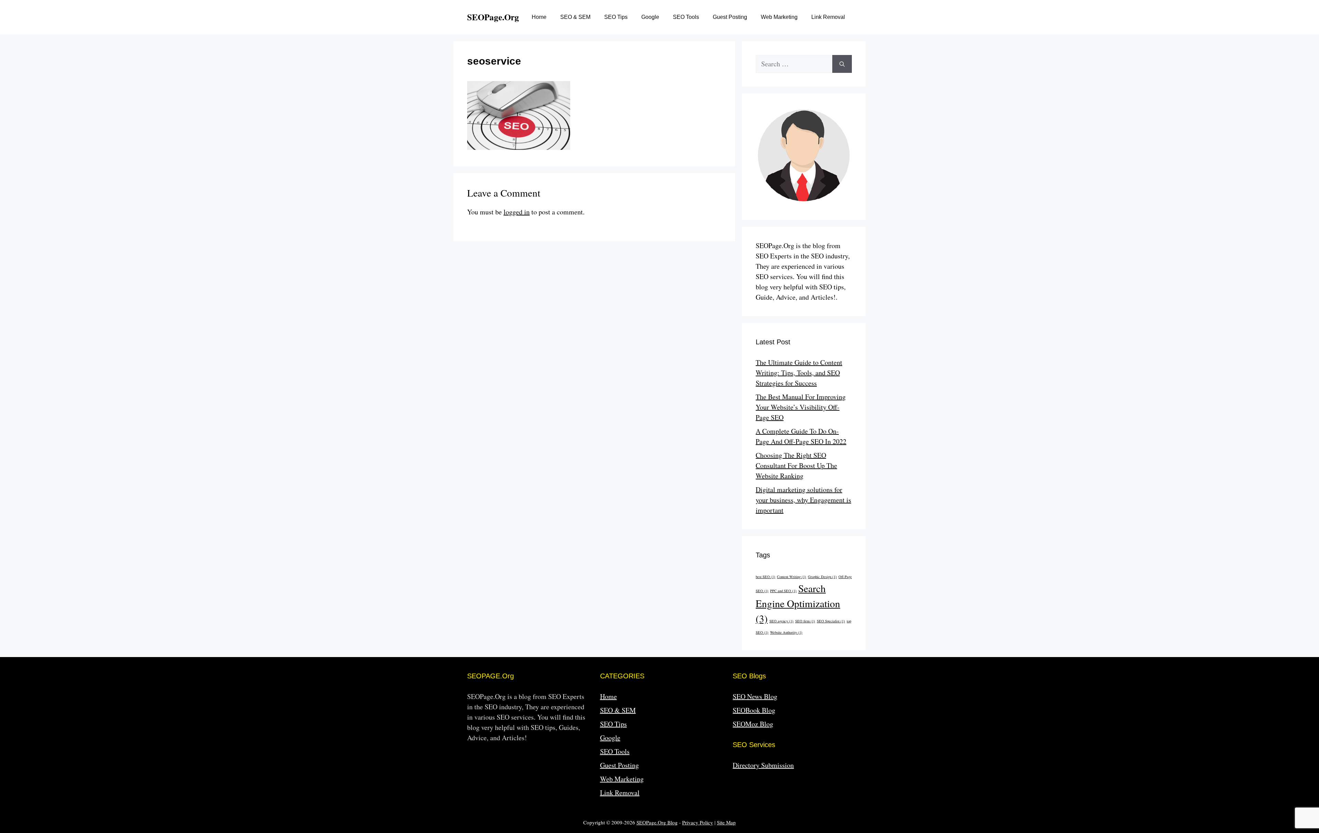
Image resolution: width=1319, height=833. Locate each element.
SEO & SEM (575, 17)
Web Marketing (779, 17)
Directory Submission (763, 765)
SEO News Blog (755, 696)
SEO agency (781, 621)
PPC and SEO (783, 590)
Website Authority (786, 632)
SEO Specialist (831, 621)
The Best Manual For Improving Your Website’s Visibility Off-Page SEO (801, 407)
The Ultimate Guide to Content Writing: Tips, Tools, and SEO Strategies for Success (799, 373)
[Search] (842, 64)
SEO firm (805, 621)
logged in (517, 211)
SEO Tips (616, 17)
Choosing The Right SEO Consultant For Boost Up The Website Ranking (796, 465)
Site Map (726, 822)
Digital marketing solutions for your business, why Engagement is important (803, 500)
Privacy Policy (697, 822)
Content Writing (791, 576)
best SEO (765, 576)
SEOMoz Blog (753, 724)
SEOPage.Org (493, 17)
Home (539, 17)
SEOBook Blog (754, 710)
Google (650, 17)
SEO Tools (686, 17)
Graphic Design (822, 576)
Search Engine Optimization (798, 603)
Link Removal (828, 17)
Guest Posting (730, 17)
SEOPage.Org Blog (657, 822)
